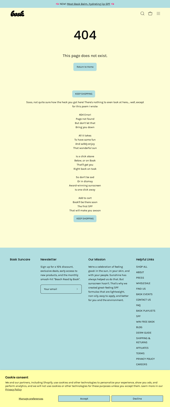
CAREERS (141, 364)
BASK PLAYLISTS (145, 310)
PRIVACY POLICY (145, 358)
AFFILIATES (142, 347)
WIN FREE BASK (145, 321)
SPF (138, 316)
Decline (137, 398)
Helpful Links (145, 259)
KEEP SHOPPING (83, 93)
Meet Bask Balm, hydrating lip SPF (88, 3)
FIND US (141, 288)
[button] (142, 13)
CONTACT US (143, 299)
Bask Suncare (20, 259)
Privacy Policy (13, 389)
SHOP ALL (141, 266)
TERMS (140, 353)
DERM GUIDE (143, 332)
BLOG (139, 327)
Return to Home (85, 66)
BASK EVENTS (144, 294)
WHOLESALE (143, 283)
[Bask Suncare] (17, 13)
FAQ (138, 305)
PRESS (140, 277)
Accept (84, 398)
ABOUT (140, 272)
